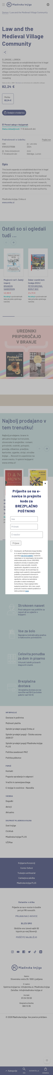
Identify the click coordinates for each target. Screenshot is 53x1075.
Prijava (16, 543)
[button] (45, 483)
